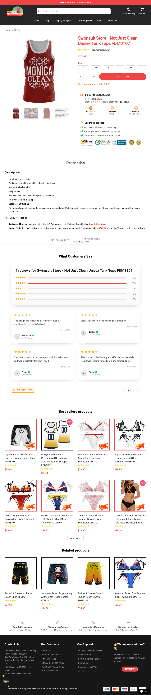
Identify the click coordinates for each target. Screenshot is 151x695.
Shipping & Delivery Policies (90, 650)
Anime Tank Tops (91, 239)
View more (75, 538)
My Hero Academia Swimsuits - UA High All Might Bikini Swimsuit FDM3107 (57, 519)
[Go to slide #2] (31, 113)
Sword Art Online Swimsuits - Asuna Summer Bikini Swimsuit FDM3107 (93, 458)
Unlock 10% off (6, 681)
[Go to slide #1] (16, 113)
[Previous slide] (9, 71)
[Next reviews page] (137, 390)
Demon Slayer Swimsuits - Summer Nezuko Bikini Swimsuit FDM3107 (91, 519)
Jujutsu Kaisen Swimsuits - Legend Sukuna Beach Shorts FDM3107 (20, 458)
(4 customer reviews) (100, 50)
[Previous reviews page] (123, 390)
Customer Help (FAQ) (87, 667)
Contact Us (83, 663)
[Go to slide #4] (62, 113)
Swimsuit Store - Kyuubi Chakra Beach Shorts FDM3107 (90, 597)
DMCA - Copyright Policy (53, 663)
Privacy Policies (49, 659)
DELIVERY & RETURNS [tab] (16, 218)
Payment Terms (85, 654)
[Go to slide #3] (47, 113)
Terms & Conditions (51, 654)
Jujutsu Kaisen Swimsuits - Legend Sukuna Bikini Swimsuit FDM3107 (128, 458)
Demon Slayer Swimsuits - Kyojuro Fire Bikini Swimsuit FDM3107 (19, 519)
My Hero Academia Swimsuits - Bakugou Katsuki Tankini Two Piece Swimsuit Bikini (130, 519)
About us (46, 650)
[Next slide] (68, 71)
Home (8, 30)
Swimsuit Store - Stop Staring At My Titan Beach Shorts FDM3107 (56, 597)
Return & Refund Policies (89, 659)
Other (17, 30)
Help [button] (145, 691)
